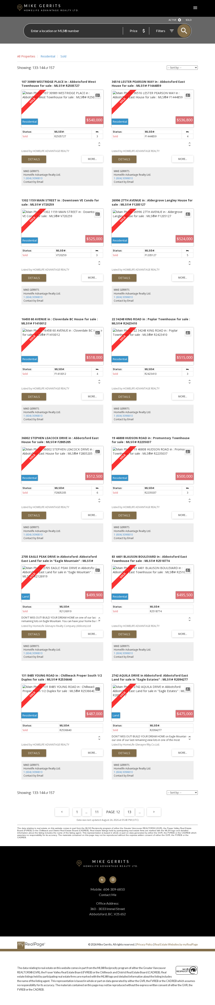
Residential (48, 56)
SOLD (188, 19)
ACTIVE (172, 19)
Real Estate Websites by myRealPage (176, 944)
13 (129, 812)
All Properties (26, 56)
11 (97, 812)
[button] (102, 879)
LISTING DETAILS (34, 159)
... (86, 812)
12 (118, 812)
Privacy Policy (145, 944)
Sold (63, 56)
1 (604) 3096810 (33, 178)
